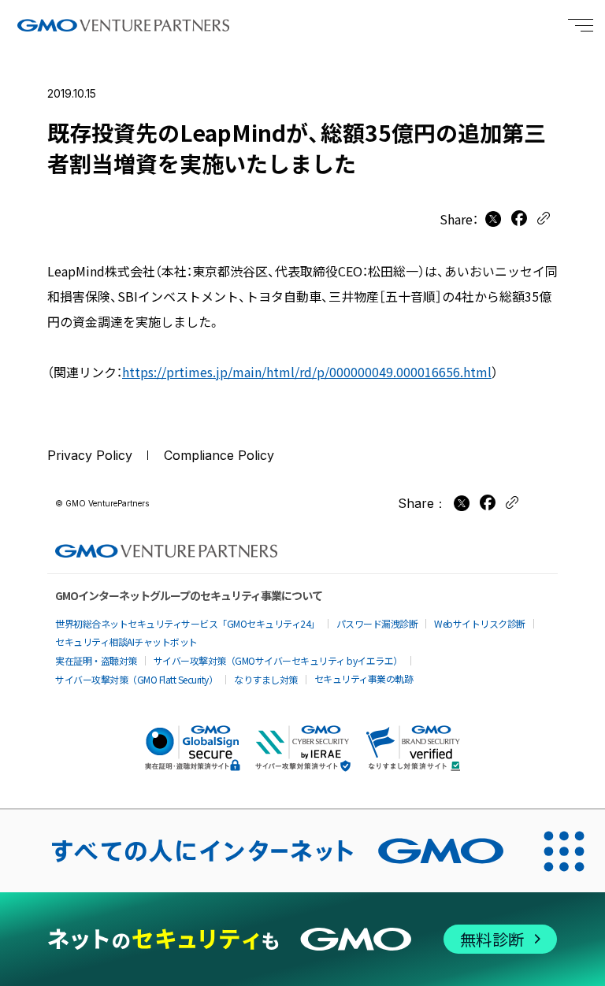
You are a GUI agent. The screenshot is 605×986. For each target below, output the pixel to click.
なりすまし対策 (266, 679)
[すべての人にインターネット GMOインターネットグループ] (261, 850)
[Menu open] (580, 25)
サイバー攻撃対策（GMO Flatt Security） (136, 679)
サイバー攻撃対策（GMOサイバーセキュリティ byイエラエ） (278, 660)
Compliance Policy (219, 455)
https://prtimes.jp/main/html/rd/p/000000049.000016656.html (307, 371)
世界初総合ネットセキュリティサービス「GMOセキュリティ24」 (187, 623)
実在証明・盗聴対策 (96, 660)
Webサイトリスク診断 (479, 623)
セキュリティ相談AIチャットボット (126, 641)
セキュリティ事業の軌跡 (364, 678)
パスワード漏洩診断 (377, 623)
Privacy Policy (89, 455)
